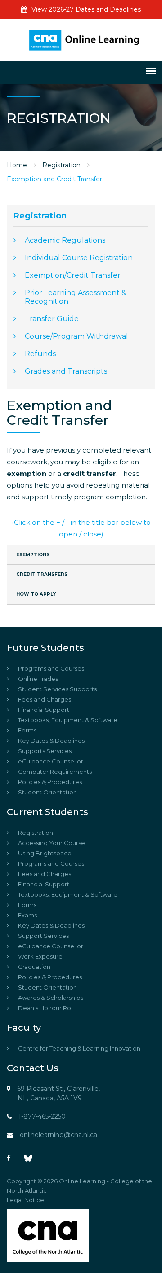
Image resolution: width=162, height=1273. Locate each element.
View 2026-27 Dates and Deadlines (86, 9)
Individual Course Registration (79, 257)
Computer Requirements (55, 771)
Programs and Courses (51, 668)
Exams (27, 915)
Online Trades (38, 678)
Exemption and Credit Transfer (54, 179)
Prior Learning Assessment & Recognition (75, 296)
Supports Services (45, 750)
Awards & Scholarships (50, 997)
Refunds (40, 353)
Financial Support (43, 709)
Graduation (34, 966)
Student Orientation (47, 792)
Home (17, 165)
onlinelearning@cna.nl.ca (58, 1135)
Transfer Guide (52, 318)
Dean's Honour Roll (46, 1007)
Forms (27, 730)
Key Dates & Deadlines (51, 740)
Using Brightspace (45, 853)
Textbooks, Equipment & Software (67, 720)
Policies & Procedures (50, 781)
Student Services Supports (57, 689)
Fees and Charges (44, 699)
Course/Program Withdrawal (76, 336)
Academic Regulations (65, 240)
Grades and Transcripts (66, 371)
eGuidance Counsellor (50, 761)
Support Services (43, 935)
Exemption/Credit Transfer (73, 275)
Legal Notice (25, 1199)
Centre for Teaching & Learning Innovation (79, 1048)
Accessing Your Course (51, 842)
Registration (61, 165)
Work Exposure (40, 956)
